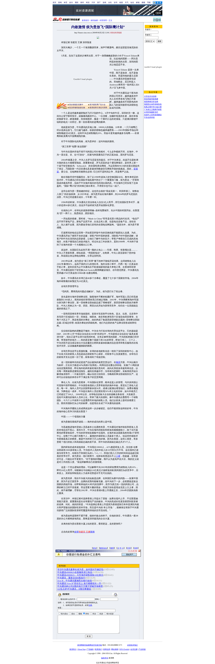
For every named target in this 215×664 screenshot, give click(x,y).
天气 (126, 2)
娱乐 (71, 2)
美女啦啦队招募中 (76, 105)
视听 (76, 2)
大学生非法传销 (150, 96)
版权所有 (104, 658)
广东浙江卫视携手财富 (153, 109)
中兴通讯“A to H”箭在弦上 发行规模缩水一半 (79, 583)
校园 (121, 2)
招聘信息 (106, 649)
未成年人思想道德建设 (153, 115)
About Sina (82, 649)
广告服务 (90, 649)
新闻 (60, 2)
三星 (118, 456)
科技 (88, 2)
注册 (90, 605)
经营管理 (103, 20)
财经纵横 (94, 20)
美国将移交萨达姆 (151, 102)
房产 (99, 2)
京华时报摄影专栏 (151, 112)
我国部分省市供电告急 (153, 104)
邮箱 (138, 2)
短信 (132, 2)
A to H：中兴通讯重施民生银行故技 (74, 580)
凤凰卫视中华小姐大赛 (153, 107)
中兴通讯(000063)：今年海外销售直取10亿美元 (80, 575)
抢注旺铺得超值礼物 (77, 108)
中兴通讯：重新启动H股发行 (71, 578)
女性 (110, 2)
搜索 (143, 2)
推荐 (112, 548)
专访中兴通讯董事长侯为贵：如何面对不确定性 (80, 569)
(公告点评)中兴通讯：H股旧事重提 (74, 589)
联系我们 (98, 649)
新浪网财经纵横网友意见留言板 (89, 645)
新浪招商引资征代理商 (98, 108)
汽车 (93, 2)
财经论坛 (103, 548)
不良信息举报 (149, 117)
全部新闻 (84, 532)
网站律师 (114, 649)
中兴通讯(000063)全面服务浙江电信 (74, 572)
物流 (118, 362)
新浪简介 (72, 649)
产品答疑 (142, 649)
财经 (82, 2)
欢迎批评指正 (132, 645)
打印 (129, 548)
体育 (65, 2)
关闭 (136, 548)
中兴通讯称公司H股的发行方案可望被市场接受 (80, 586)
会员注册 (133, 649)
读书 (115, 2)
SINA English (124, 649)
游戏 (104, 2)
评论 (94, 548)
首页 (54, 2)
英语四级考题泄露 (151, 99)
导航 (149, 2)
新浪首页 (85, 20)
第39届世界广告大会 (97, 105)
